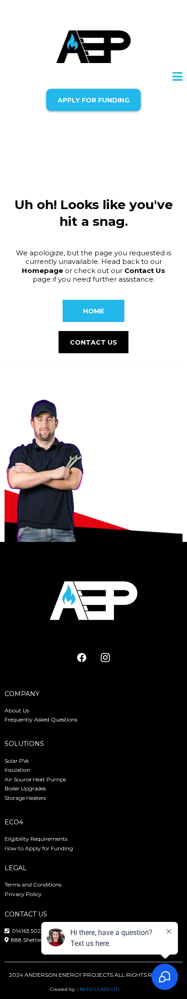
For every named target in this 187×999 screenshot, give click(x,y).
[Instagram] (105, 657)
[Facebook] (82, 657)
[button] (177, 77)
